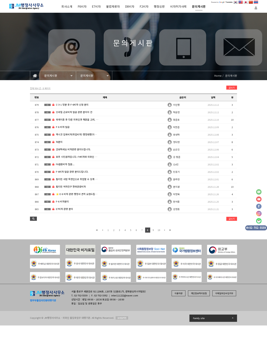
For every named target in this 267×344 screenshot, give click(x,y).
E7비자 (96, 6)
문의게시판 (199, 6)
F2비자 (144, 6)
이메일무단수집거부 (224, 293)
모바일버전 (121, 317)
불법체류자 (113, 6)
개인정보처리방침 (199, 293)
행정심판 (159, 6)
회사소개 (66, 6)
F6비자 (82, 6)
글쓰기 (232, 87)
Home (218, 75)
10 (159, 230)
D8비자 (129, 6)
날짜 (213, 97)
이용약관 (179, 293)
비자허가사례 (178, 6)
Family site (199, 318)
